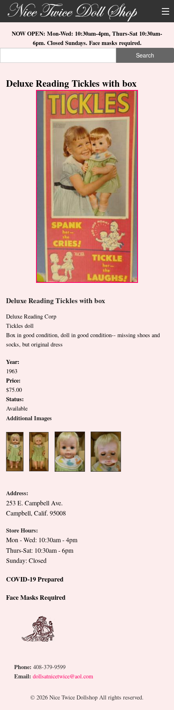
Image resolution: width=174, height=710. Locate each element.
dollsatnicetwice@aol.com (63, 676)
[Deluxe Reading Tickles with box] (87, 185)
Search (145, 55)
